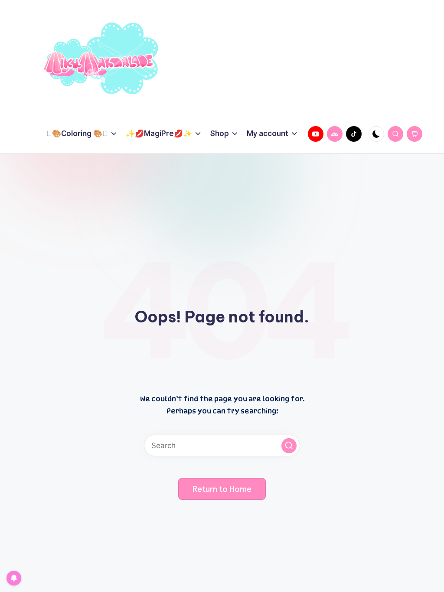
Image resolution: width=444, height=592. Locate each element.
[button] (289, 445)
